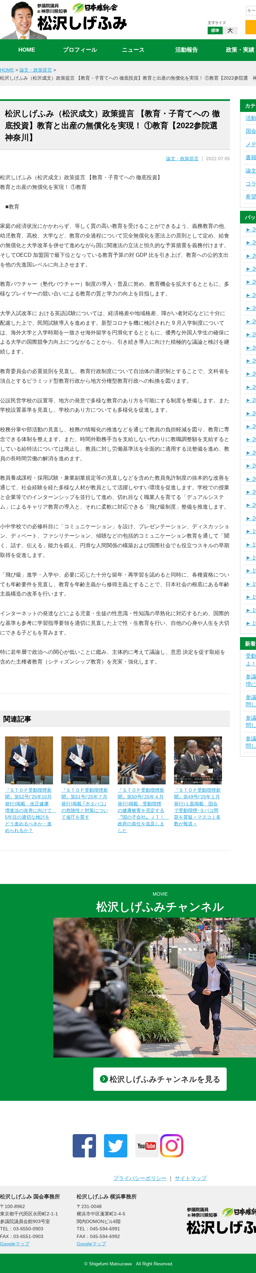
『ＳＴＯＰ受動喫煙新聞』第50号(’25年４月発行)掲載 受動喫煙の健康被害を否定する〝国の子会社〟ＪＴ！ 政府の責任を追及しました (143, 810)
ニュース (133, 50)
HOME (26, 50)
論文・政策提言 (182, 158)
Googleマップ (14, 1243)
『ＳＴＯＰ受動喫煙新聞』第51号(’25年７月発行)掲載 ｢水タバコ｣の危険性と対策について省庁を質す (84, 803)
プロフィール (80, 50)
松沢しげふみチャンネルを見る (165, 1079)
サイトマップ (191, 1178)
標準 (215, 30)
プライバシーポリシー (140, 1178)
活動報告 (186, 50)
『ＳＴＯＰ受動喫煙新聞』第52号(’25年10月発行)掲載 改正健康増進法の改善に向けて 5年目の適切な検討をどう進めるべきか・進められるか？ (30, 810)
